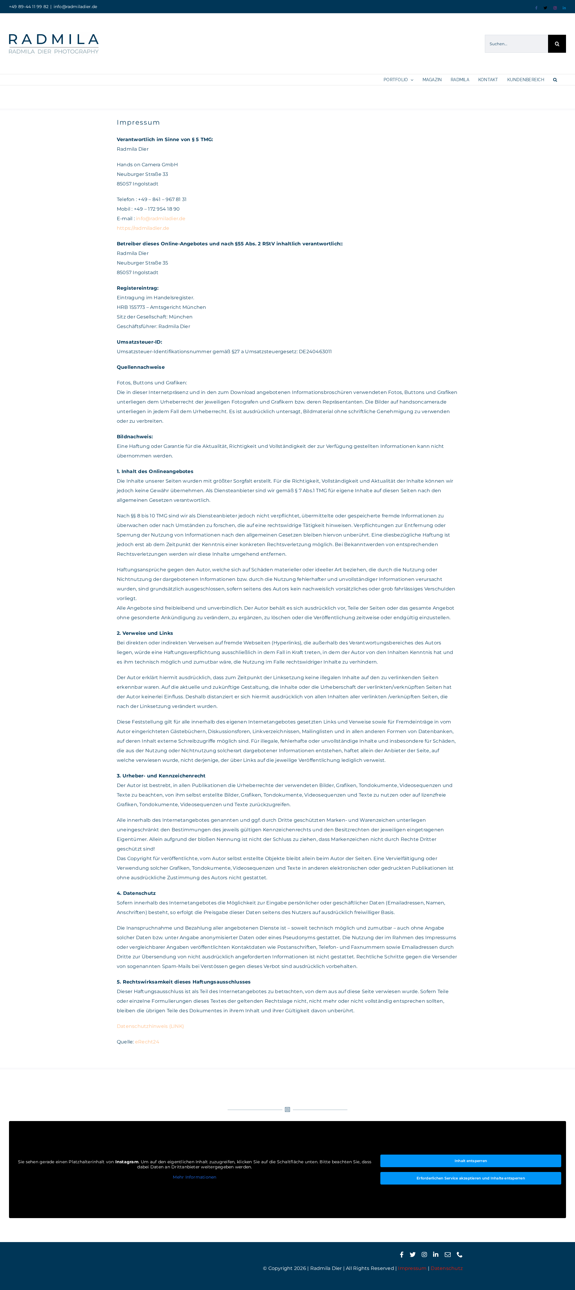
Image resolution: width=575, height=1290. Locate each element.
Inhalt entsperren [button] (471, 1160)
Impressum (412, 1268)
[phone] (460, 1255)
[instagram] (424, 1255)
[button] (555, 79)
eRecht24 (147, 1042)
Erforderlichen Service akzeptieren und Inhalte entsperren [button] (471, 1178)
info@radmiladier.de (75, 6)
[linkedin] (435, 1255)
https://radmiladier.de (143, 228)
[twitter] (413, 1255)
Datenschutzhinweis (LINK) (150, 1026)
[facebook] (402, 1255)
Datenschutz (447, 1268)
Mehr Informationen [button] (194, 1177)
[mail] (448, 1255)
